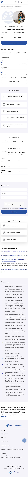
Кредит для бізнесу (5, 455)
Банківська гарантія (5, 458)
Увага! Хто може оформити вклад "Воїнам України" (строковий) (13, 269)
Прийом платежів (20, 449)
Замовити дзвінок (22, 2)
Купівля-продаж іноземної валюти (8, 449)
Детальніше (3, 416)
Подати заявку (14, 42)
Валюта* (3, 53)
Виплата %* (4, 78)
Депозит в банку (4, 447)
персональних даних (23, 208)
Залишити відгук (15, 2)
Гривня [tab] (6, 141)
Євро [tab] (22, 141)
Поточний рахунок (5, 457)
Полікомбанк (3, 6)
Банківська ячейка (12, 447)
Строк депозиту (5, 67)
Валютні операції (13, 455)
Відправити (14, 211)
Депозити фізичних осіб (17, 6)
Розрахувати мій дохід (14, 81)
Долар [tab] (14, 141)
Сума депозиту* (5, 57)
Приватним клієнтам (9, 6)
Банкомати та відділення (18, 2)
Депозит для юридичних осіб (16, 457)
